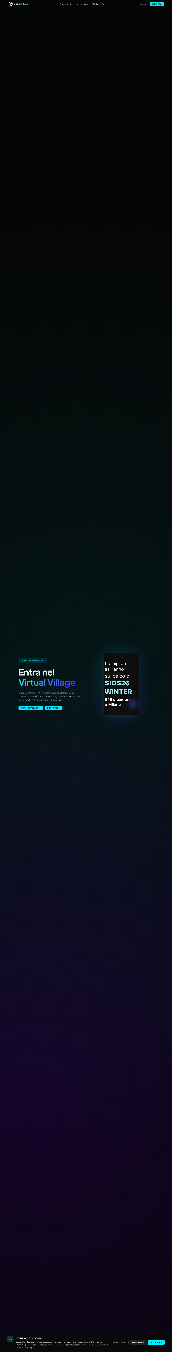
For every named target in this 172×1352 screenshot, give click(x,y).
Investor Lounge (82, 4)
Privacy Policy (26, 1347)
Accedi (143, 4)
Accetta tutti (156, 1342)
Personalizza (121, 1342)
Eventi (104, 4)
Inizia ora (157, 4)
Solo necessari (138, 1342)
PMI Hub (95, 4)
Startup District (66, 4)
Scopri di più (53, 708)
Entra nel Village (29, 708)
